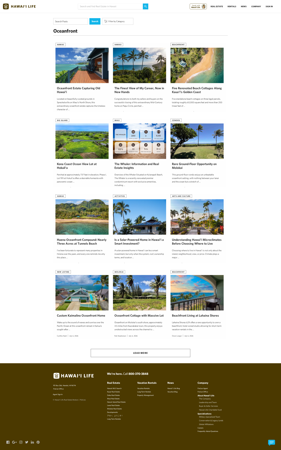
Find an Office (58, 389)
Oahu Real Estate (113, 395)
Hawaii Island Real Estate (116, 402)
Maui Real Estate (113, 398)
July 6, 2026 (73, 336)
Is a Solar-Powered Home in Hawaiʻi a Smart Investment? (139, 241)
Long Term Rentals (114, 419)
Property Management (145, 395)
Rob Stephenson (120, 336)
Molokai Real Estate (114, 409)
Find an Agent (203, 388)
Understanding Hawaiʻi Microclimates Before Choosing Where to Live (197, 241)
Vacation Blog (172, 392)
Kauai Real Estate (113, 392)
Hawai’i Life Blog (173, 388)
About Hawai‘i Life (206, 395)
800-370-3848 (138, 373)
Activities (120, 196)
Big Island (62, 120)
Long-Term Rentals (144, 392)
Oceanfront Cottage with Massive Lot (139, 315)
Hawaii (60, 44)
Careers (200, 428)
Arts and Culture (181, 196)
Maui (117, 120)
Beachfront (178, 44)
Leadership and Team (208, 402)
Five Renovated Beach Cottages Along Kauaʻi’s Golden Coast (197, 90)
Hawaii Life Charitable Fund (210, 410)
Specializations (204, 413)
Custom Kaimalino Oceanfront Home (81, 315)
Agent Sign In (57, 394)
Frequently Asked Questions (208, 431)
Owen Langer (177, 336)
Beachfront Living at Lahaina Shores (195, 315)
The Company (205, 398)
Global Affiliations (206, 424)
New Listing (63, 272)
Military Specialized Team (209, 417)
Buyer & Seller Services (208, 406)
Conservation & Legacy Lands (211, 420)
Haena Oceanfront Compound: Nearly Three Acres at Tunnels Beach (81, 241)
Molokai (119, 272)
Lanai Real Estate (113, 405)
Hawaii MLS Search (114, 388)
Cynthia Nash (62, 336)
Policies (83, 400)
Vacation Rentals (143, 388)
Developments (112, 412)
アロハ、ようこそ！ (115, 415)
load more (140, 353)
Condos (176, 120)
